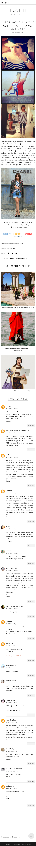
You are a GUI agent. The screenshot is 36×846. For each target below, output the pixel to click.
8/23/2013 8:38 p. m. (12, 608)
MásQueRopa (11, 665)
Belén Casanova (12, 643)
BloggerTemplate (26, 844)
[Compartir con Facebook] (8, 253)
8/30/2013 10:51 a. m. (12, 771)
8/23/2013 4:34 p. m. (12, 493)
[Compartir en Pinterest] (15, 253)
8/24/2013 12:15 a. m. (12, 646)
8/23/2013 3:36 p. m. (12, 408)
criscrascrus (11, 680)
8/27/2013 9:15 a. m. (11, 722)
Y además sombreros (14, 769)
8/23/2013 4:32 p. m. (12, 457)
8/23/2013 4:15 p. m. (12, 433)
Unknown (10, 455)
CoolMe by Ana (12, 749)
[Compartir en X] (12, 253)
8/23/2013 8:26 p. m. (12, 570)
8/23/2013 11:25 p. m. (12, 623)
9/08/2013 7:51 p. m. (12, 788)
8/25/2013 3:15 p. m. (12, 683)
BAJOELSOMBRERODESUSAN (17, 430)
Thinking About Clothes (14, 656)
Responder (31, 425)
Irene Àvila (10, 700)
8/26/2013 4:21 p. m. (12, 702)
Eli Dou (9, 406)
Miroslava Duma (21, 258)
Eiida (8, 526)
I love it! (18, 10)
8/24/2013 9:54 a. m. (12, 668)
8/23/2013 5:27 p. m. (12, 529)
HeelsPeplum (11, 720)
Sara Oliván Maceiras (14, 606)
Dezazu (8, 551)
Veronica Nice (11, 568)
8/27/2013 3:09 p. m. (12, 751)
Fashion (11, 258)
